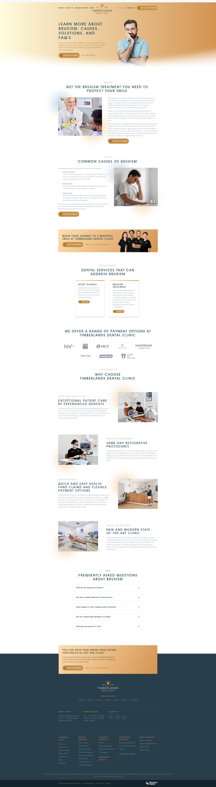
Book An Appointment (148, 8)
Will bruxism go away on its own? (88, 626)
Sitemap (107, 783)
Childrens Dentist (128, 754)
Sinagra (81, 700)
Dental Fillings (83, 759)
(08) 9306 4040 (102, 668)
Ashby (116, 700)
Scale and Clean (84, 743)
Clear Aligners (103, 752)
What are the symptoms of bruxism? (89, 588)
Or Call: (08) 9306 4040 (97, 244)
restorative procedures (145, 451)
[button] (108, 587)
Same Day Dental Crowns (127, 743)
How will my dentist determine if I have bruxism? (94, 597)
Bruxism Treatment (84, 762)
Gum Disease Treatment (86, 755)
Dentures (122, 749)
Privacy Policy (99, 783)
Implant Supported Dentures (148, 744)
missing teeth (119, 456)
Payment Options (81, 8)
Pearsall (108, 700)
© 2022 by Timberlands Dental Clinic (69, 783)
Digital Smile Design (105, 746)
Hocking (90, 700)
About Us (69, 8)
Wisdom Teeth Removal (86, 752)
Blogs (92, 8)
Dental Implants (147, 737)
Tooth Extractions (84, 746)
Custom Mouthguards (85, 765)
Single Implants (144, 747)
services (62, 8)
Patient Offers (63, 753)
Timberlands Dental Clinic (142, 126)
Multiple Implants (144, 750)
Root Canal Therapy (85, 749)
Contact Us (130, 8)
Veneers (101, 743)
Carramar (99, 700)
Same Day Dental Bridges (127, 746)
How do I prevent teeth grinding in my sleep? (93, 617)
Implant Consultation (145, 740)
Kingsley (124, 700)
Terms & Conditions (87, 783)
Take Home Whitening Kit (107, 749)
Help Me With (119, 8)
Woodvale (133, 700)
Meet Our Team (64, 747)
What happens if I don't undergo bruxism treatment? (96, 607)
